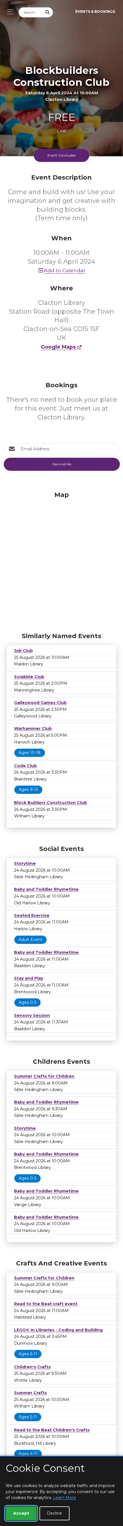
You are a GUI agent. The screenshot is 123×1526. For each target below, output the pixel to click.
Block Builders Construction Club (50, 802)
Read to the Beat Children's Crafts (52, 1430)
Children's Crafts (32, 1366)
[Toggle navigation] (8, 12)
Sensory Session (32, 1015)
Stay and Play (28, 978)
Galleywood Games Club (40, 702)
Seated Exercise (31, 915)
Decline (54, 1513)
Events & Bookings (95, 11)
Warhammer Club (33, 728)
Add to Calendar (65, 270)
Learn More (64, 1497)
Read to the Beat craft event (46, 1303)
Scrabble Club (29, 676)
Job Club (23, 650)
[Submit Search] (47, 12)
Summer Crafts (30, 1392)
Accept (21, 1513)
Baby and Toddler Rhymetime (46, 889)
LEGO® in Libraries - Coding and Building (58, 1330)
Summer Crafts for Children (44, 1076)
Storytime (25, 863)
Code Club (25, 765)
